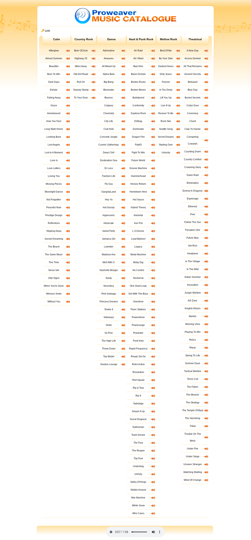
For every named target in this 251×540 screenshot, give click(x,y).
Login (47, 30)
